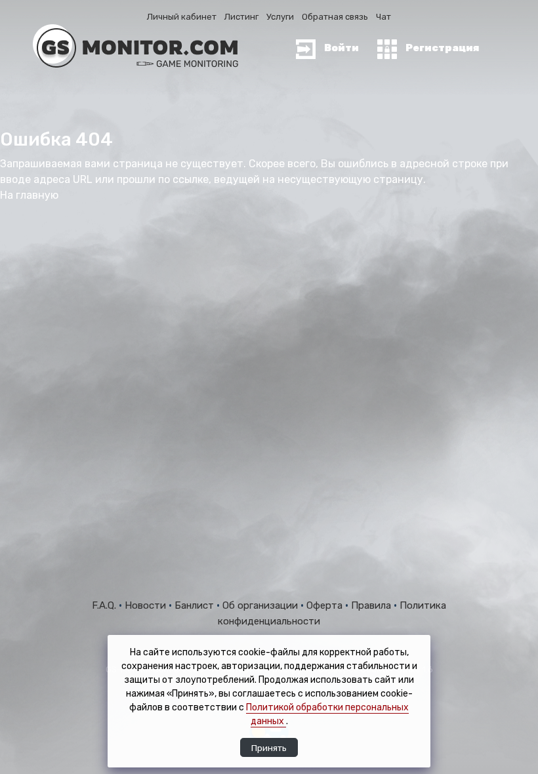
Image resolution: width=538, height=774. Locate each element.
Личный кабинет (182, 17)
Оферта (325, 605)
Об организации (261, 605)
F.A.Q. (105, 605)
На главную (29, 195)
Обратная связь (335, 17)
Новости (147, 605)
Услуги (280, 17)
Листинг (241, 17)
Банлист (196, 605)
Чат (383, 17)
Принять (269, 748)
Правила (372, 605)
